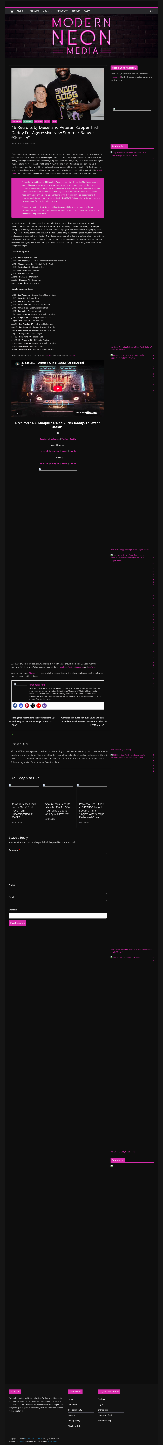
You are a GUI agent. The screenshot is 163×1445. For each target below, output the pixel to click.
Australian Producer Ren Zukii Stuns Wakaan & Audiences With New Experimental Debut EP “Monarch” (82, 721)
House (47, 121)
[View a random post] (151, 11)
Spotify (72, 355)
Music (20, 11)
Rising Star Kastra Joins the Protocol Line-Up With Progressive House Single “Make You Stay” (33, 721)
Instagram (55, 439)
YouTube (48, 355)
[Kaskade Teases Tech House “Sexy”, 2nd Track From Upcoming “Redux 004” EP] (24, 785)
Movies (46, 11)
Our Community (75, 1410)
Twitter (65, 439)
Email (11, 897)
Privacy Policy (74, 1420)
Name (12, 885)
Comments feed (105, 1415)
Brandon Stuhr (30, 143)
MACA (54, 121)
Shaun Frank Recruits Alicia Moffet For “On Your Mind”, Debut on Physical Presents (57, 809)
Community (61, 11)
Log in (100, 1404)
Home (70, 1399)
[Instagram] (21, 705)
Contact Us (73, 1404)
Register (101, 1399)
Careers (71, 1415)
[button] (24, 11)
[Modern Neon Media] (12, 11)
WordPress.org (104, 1420)
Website (13, 909)
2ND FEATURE (16, 121)
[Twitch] (44, 705)
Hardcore (38, 121)
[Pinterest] (27, 705)
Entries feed (103, 1410)
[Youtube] (38, 705)
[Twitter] (32, 705)
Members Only (74, 1426)
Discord (32, 673)
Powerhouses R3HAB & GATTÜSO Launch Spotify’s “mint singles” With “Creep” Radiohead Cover (91, 810)
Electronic (28, 121)
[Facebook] (15, 705)
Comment (14, 850)
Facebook (44, 439)
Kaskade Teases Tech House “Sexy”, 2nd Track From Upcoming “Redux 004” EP (23, 810)
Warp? (87, 11)
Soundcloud (116, 77)
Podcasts (34, 11)
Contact (76, 11)
